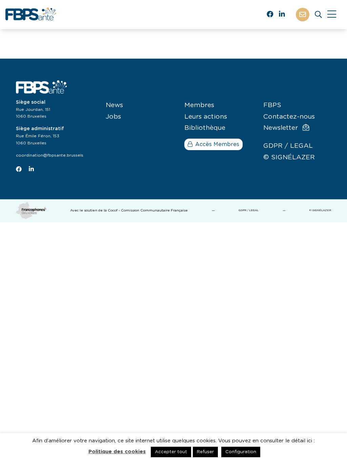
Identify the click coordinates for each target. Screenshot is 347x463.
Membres (199, 105)
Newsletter (281, 128)
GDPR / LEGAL (288, 146)
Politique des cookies (117, 451)
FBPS (272, 105)
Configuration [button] (240, 452)
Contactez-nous (289, 117)
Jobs (113, 117)
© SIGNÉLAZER (289, 157)
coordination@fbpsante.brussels (49, 155)
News (114, 105)
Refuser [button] (205, 452)
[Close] (331, 14)
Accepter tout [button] (171, 452)
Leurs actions (205, 117)
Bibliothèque (204, 128)
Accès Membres (217, 144)
